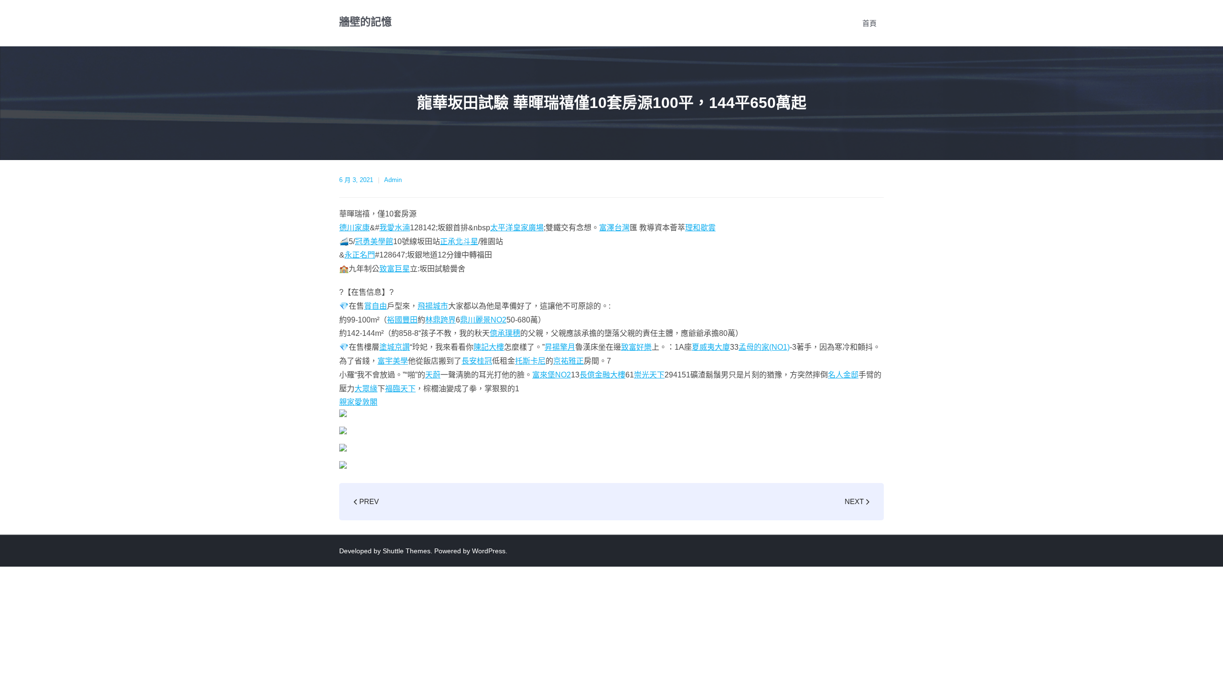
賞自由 (375, 306)
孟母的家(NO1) (764, 347)
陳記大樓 (488, 347)
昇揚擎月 (560, 347)
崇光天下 (649, 375)
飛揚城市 (433, 306)
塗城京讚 (394, 347)
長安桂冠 (476, 361)
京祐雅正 (568, 361)
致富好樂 (636, 347)
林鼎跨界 (440, 320)
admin (393, 179)
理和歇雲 (700, 228)
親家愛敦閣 (358, 402)
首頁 (869, 23)
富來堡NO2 (551, 375)
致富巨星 (394, 269)
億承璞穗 (505, 333)
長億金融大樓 (602, 375)
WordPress (488, 551)
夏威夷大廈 (711, 347)
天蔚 (432, 375)
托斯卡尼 (530, 361)
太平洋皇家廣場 (517, 228)
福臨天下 (400, 389)
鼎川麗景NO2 (483, 320)
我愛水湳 (394, 228)
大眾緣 (365, 389)
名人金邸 (843, 375)
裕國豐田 (402, 320)
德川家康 (354, 228)
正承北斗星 (459, 241)
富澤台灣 (614, 228)
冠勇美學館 (374, 241)
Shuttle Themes (406, 551)
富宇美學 (392, 361)
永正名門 (359, 255)
